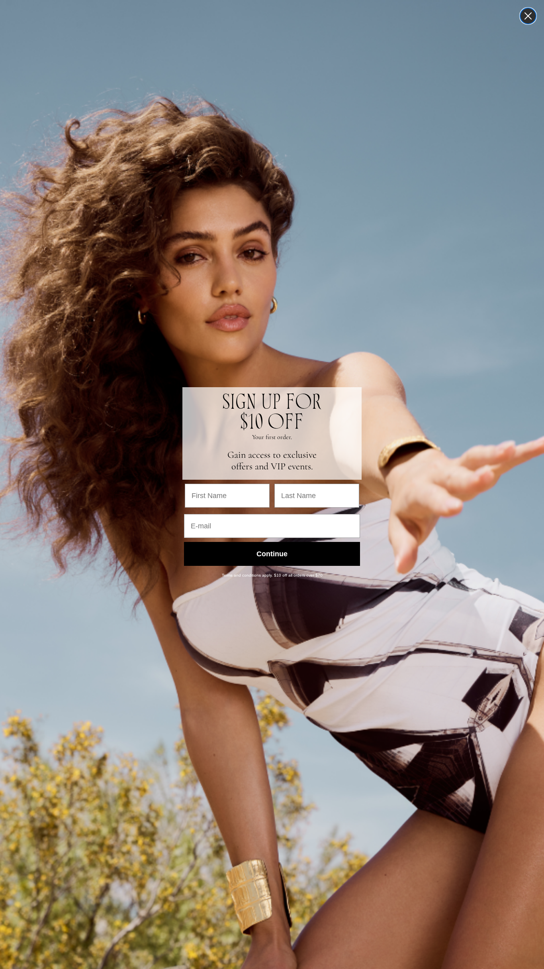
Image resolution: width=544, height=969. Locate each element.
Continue (272, 554)
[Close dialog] (528, 16)
